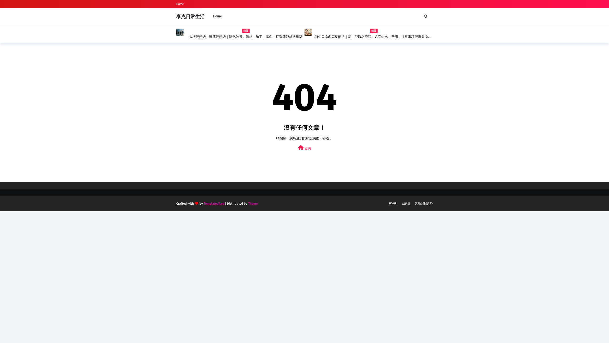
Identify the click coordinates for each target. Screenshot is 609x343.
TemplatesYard (214, 203)
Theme (253, 203)
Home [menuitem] (217, 16)
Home (180, 4)
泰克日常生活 (190, 16)
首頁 (307, 148)
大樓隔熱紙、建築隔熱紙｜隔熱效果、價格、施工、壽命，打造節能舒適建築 (245, 37)
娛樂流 (406, 203)
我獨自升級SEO (424, 203)
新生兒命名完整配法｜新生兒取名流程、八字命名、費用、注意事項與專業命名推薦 (373, 37)
